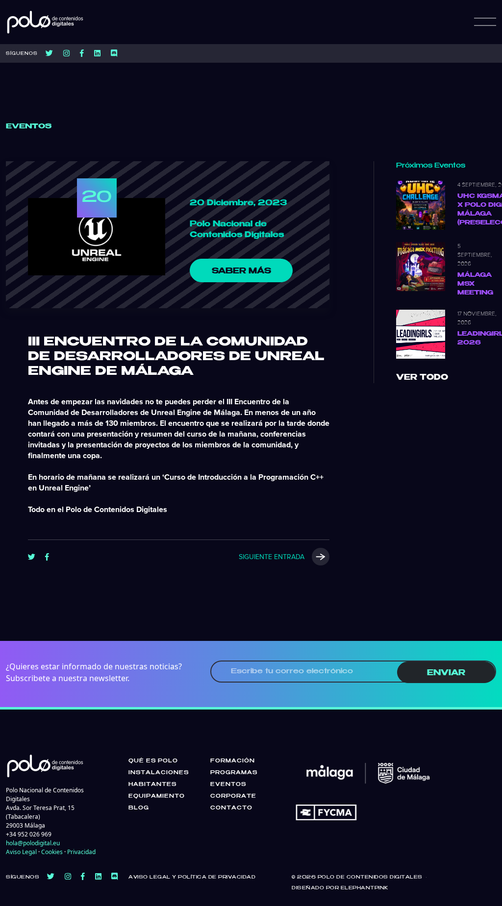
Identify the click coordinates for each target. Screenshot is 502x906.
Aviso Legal (21, 852)
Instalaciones (158, 772)
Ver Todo (422, 377)
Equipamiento (156, 796)
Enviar (446, 673)
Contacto (231, 808)
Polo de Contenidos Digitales (370, 877)
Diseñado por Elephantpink (340, 888)
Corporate (233, 796)
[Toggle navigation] (485, 22)
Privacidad (81, 852)
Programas (233, 772)
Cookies (52, 852)
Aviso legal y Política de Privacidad (191, 877)
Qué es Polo (153, 761)
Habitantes (152, 784)
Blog (138, 808)
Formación (232, 761)
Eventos (228, 784)
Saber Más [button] (241, 271)
